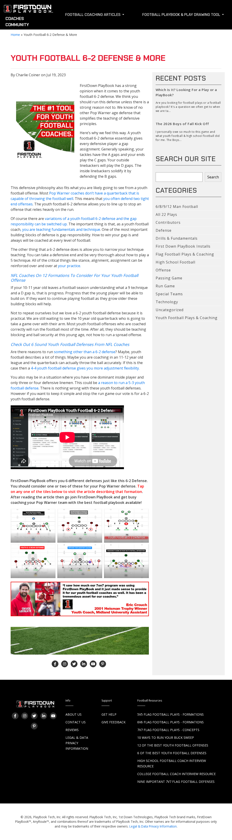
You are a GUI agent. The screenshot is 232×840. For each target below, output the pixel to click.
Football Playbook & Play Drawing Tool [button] (181, 14)
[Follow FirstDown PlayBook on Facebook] (55, 663)
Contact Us (75, 722)
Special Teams (169, 293)
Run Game (165, 285)
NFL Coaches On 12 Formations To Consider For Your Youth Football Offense (74, 278)
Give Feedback (114, 722)
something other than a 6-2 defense (84, 351)
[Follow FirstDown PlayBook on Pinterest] (102, 663)
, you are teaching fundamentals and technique (60, 229)
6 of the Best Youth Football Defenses (171, 753)
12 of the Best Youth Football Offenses (172, 745)
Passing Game (169, 278)
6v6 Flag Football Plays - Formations (170, 722)
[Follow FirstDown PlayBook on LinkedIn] (83, 663)
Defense (164, 230)
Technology (167, 301)
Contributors (168, 222)
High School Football (175, 262)
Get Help (109, 714)
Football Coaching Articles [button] (93, 14)
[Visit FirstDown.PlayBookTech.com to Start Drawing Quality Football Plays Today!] (28, 10)
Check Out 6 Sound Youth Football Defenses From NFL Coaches (70, 344)
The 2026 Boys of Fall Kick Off (182, 123)
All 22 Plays (166, 214)
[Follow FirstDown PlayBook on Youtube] (93, 663)
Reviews (72, 730)
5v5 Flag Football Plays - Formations (170, 714)
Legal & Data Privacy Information (76, 743)
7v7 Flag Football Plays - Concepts (168, 730)
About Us (73, 714)
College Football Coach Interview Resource (176, 774)
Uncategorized (170, 309)
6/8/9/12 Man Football (177, 206)
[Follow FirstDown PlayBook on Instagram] (64, 663)
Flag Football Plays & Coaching (185, 254)
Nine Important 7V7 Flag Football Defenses (176, 781)
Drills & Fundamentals (177, 238)
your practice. (69, 265)
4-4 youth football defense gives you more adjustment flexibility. (85, 368)
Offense (163, 270)
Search (213, 177)
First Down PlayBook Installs (183, 246)
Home (15, 34)
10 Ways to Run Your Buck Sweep (165, 737)
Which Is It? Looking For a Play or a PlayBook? (186, 92)
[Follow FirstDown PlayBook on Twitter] (74, 663)
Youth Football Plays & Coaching (187, 317)
